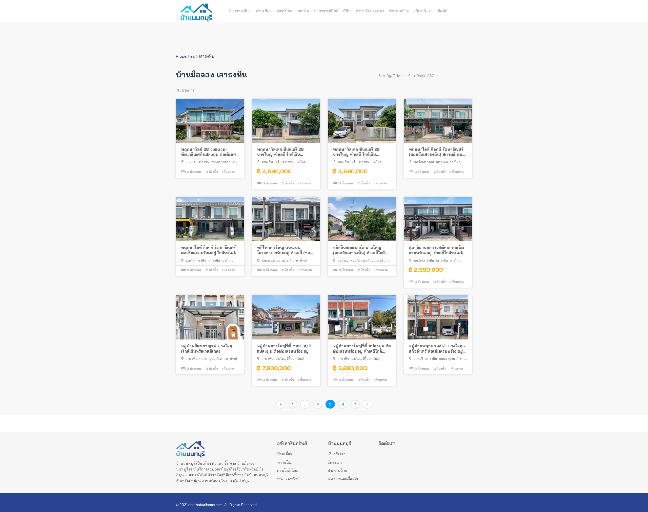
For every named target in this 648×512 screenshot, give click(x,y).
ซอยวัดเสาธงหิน (423, 162)
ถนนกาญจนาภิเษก (223, 162)
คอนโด (303, 10)
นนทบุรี (190, 162)
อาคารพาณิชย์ (326, 10)
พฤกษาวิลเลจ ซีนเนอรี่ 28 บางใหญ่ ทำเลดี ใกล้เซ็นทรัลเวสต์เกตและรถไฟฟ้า (356, 152)
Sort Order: (421, 75)
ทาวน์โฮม (284, 10)
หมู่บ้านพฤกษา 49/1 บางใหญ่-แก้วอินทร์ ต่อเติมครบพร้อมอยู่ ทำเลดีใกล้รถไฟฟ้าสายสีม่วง (437, 348)
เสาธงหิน (203, 162)
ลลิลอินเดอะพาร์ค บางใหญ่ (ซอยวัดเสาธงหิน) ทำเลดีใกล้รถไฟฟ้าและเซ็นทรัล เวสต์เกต (359, 250)
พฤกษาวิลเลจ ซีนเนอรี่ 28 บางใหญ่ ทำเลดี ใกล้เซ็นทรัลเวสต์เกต (280, 152)
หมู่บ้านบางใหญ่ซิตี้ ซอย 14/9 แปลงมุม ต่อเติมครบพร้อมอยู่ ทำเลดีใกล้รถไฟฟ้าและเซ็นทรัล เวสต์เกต (284, 348)
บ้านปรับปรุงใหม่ (370, 10)
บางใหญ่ (301, 162)
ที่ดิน (347, 10)
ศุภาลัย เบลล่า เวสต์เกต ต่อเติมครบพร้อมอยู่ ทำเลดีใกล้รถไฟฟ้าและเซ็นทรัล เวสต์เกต (437, 250)
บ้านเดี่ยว (264, 10)
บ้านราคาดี (238, 10)
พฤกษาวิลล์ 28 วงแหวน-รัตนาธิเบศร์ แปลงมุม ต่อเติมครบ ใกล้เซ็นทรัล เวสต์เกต (210, 152)
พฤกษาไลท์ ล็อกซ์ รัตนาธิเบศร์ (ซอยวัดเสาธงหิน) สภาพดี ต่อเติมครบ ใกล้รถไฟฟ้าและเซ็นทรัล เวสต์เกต (438, 152)
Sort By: (389, 75)
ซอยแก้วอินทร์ (270, 162)
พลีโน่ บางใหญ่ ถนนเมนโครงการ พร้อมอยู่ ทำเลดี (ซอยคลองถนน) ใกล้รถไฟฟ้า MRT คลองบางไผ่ (285, 250)
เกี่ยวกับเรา (423, 10)
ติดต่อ (442, 10)
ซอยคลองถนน (270, 260)
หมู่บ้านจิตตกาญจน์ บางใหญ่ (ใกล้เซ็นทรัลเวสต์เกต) (207, 348)
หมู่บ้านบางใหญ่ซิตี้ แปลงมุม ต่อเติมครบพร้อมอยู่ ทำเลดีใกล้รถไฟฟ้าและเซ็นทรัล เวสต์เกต (362, 348)
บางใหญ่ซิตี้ (282, 358)
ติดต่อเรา (335, 462)
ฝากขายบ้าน (399, 10)
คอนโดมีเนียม (287, 470)
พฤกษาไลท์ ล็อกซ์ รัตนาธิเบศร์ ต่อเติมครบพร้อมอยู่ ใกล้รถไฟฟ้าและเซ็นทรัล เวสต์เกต (210, 250)
